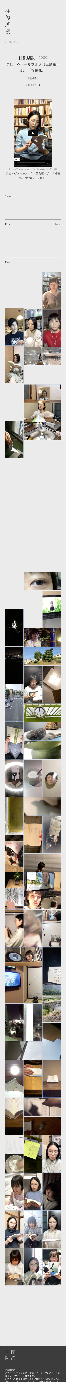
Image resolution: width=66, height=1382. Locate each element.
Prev (7, 224)
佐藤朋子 (33, 78)
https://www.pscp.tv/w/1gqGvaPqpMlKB (33, 169)
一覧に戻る (12, 42)
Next (58, 224)
